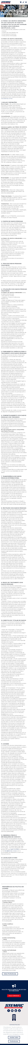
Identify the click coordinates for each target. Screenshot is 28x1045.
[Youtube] (19, 1010)
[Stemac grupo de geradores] (5, 2)
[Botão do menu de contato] (23, 2)
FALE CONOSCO (14, 995)
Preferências (14, 1041)
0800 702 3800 (15, 849)
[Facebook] (8, 1010)
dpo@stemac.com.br (11, 851)
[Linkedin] (16, 1010)
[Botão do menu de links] (26, 2)
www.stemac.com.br (6, 98)
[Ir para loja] (20, 2)
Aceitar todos (14, 1037)
